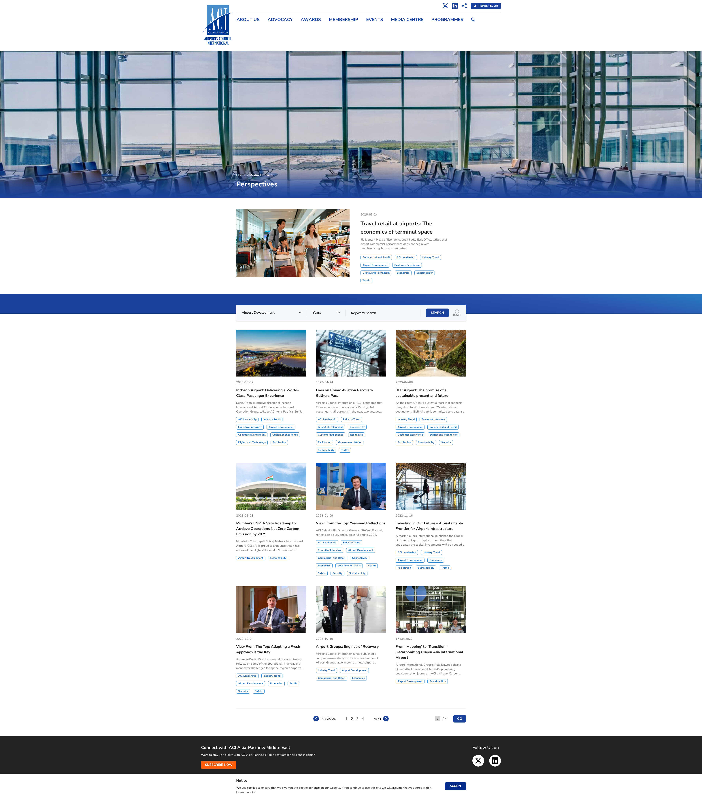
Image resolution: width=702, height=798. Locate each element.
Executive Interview (304, 44)
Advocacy (280, 19)
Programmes (447, 19)
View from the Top (303, 29)
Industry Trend (300, 36)
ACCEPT (455, 786)
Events (374, 19)
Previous (328, 719)
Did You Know (300, 52)
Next (377, 719)
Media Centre (407, 19)
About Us (248, 19)
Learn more (244, 792)
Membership (343, 19)
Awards (311, 19)
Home (240, 175)
